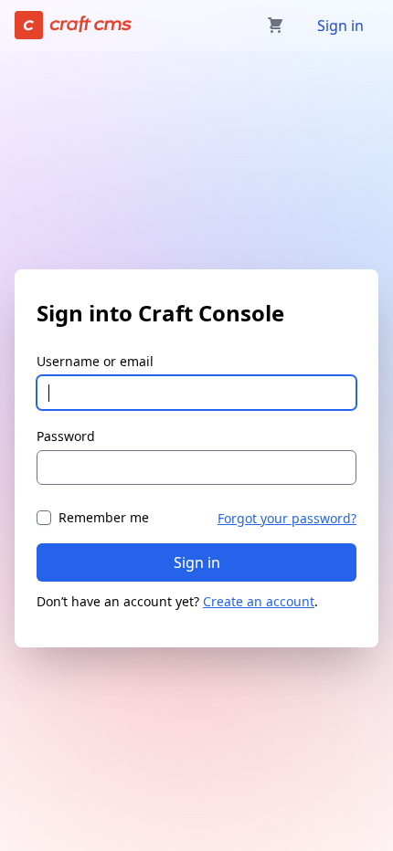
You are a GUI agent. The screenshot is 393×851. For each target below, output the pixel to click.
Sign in (340, 26)
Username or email (95, 361)
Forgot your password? (287, 518)
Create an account (258, 601)
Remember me (103, 517)
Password (66, 436)
